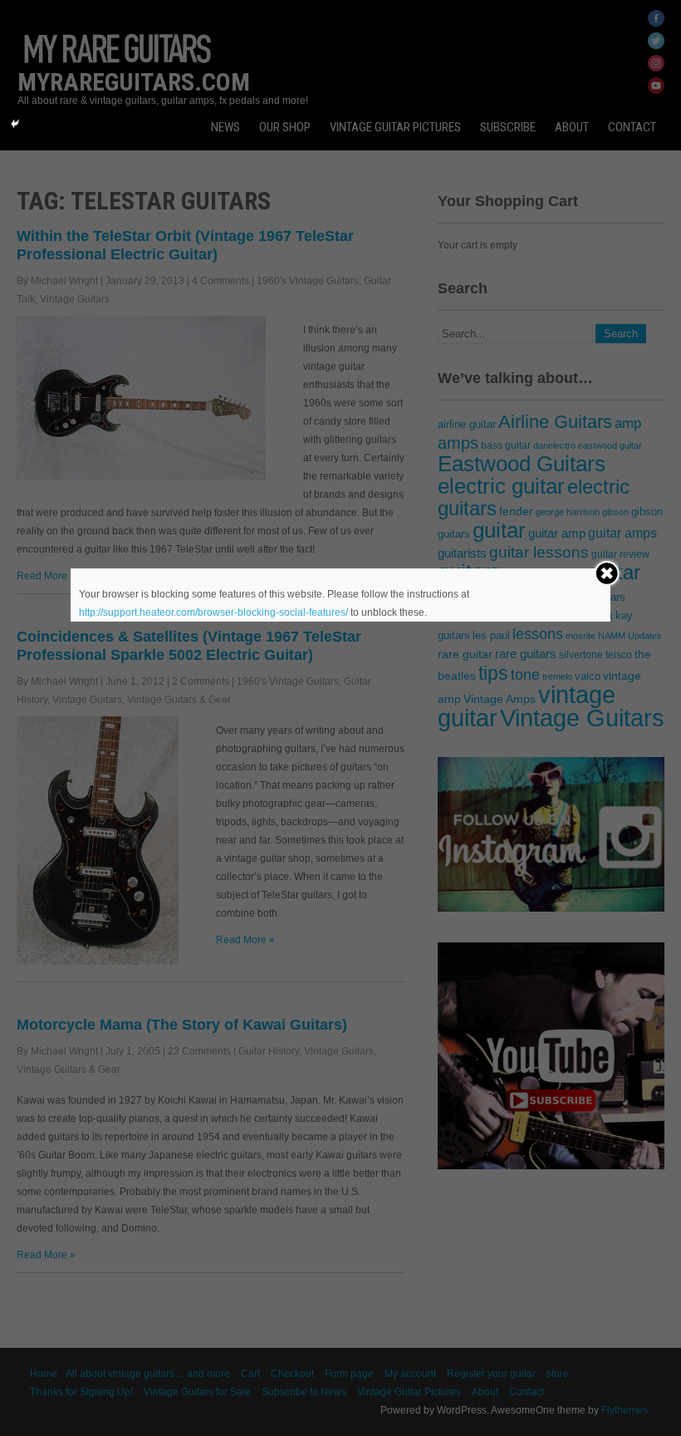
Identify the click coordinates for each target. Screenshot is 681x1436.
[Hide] (15, 123)
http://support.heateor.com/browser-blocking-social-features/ (213, 612)
